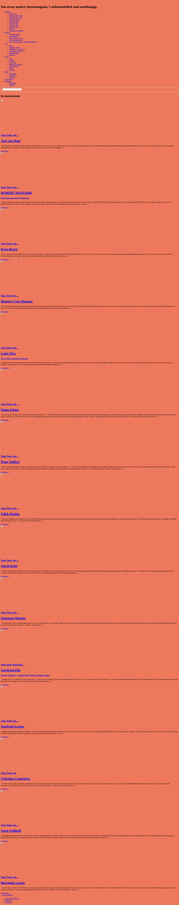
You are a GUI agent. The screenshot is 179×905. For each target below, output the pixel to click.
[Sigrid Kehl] (15, 556)
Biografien (12, 74)
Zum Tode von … (10, 187)
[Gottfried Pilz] (12, 660)
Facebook (8, 902)
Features (8, 12)
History (7, 32)
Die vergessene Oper (16, 40)
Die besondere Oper (15, 17)
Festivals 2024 (14, 23)
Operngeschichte (14, 34)
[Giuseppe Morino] (12, 608)
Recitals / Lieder (14, 47)
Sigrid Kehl (9, 566)
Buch (7, 72)
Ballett (11, 68)
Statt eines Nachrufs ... (13, 664)
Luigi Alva (8, 353)
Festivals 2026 (14, 27)
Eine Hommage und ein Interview (15, 198)
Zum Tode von (8, 773)
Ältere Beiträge (7, 895)
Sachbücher (13, 75)
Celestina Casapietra (15, 778)
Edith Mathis (10, 514)
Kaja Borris (9, 249)
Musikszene (13, 14)
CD (6, 44)
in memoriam (13, 36)
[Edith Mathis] (12, 504)
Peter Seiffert (10, 462)
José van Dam (11, 141)
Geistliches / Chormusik (17, 49)
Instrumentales (14, 53)
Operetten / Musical (15, 64)
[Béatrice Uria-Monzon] (11, 291)
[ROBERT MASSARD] (12, 183)
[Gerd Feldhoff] (12, 821)
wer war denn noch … (16, 38)
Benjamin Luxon (13, 883)
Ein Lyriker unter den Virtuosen (15, 359)
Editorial (12, 85)
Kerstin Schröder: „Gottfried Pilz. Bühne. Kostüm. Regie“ (25, 675)
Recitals (11, 60)
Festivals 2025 (14, 25)
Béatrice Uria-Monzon (17, 301)
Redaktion (8, 81)
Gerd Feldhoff (11, 830)
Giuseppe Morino (13, 618)
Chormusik (12, 62)
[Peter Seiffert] (12, 452)
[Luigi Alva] (12, 343)
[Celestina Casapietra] (12, 768)
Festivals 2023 (14, 21)
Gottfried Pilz (10, 670)
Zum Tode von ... (10, 135)
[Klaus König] (12, 400)
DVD (7, 57)
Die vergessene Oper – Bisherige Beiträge (23, 42)
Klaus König (10, 410)
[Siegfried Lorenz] (12, 716)
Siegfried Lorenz (12, 726)
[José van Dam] (11, 131)
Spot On (12, 29)
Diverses (12, 55)
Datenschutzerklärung (12, 898)
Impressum (8, 900)
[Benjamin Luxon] (12, 873)
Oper (10, 45)
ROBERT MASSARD (16, 193)
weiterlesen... (5, 151)
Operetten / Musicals (16, 51)
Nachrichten (9, 79)
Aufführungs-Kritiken (16, 31)
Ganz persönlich (14, 19)
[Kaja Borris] (11, 239)
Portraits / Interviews (16, 16)
